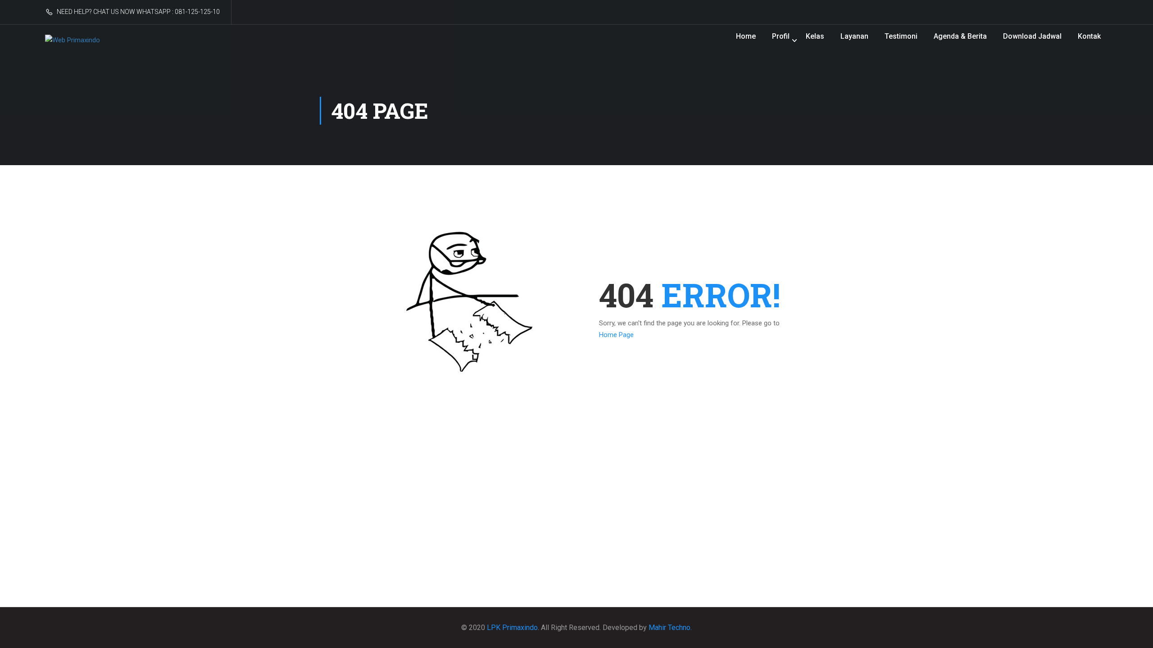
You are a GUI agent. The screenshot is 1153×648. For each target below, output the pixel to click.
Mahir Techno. (670, 627)
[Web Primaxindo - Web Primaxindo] (84, 40)
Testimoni (901, 36)
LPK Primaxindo (512, 627)
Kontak (1089, 36)
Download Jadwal (1032, 36)
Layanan (854, 36)
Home (746, 36)
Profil (781, 36)
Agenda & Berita (960, 36)
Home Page (616, 335)
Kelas (815, 36)
